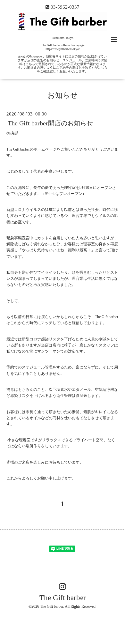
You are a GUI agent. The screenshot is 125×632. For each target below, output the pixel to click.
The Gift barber (62, 598)
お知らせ (62, 95)
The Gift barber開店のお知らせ (50, 123)
